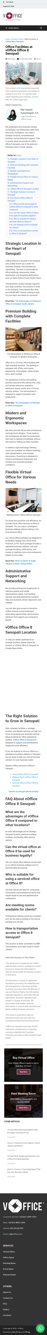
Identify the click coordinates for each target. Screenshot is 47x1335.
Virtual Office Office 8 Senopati (25, 774)
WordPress (16, 1332)
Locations (7, 1315)
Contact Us (8, 1298)
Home (7, 39)
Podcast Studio (9, 1274)
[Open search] (41, 28)
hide (18, 155)
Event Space (8, 1269)
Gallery (6, 1309)
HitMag (27, 1332)
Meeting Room (9, 1263)
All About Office (17, 39)
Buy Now (23, 1072)
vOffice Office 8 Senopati (23, 740)
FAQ (5, 1303)
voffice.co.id (15, 1234)
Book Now (23, 1108)
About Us (7, 1292)
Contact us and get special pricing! (23, 791)
